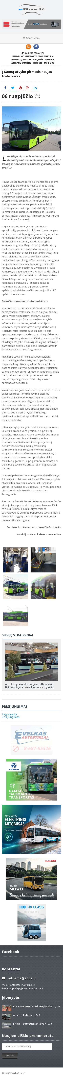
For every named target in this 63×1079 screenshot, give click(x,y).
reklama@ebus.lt (22, 978)
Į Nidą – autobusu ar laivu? (29, 1023)
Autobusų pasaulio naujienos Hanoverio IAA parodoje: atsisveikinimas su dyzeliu (29, 686)
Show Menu (33, 38)
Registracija (9, 714)
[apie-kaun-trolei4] (15, 601)
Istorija (49, 59)
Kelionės (37, 63)
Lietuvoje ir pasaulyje (32, 53)
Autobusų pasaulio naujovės (27, 59)
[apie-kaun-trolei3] (43, 575)
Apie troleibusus (23, 1015)
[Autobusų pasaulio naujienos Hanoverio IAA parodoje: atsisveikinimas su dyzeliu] (32, 644)
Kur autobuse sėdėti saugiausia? (33, 1006)
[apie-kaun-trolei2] (43, 548)
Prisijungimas (10, 717)
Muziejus (49, 63)
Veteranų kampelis (21, 63)
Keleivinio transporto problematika (32, 56)
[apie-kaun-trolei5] (15, 575)
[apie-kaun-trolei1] (15, 548)
